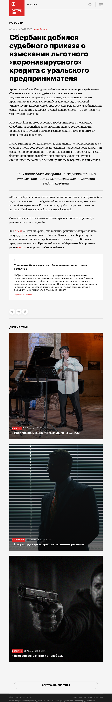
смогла (22, 247)
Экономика (18, 540)
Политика (17, 651)
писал (19, 231)
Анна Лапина (40, 29)
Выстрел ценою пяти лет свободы (38, 655)
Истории (16, 428)
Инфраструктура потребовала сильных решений (49, 544)
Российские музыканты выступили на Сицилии (47, 433)
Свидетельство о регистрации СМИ (88, 697)
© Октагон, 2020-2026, (21, 697)
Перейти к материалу (23, 294)
